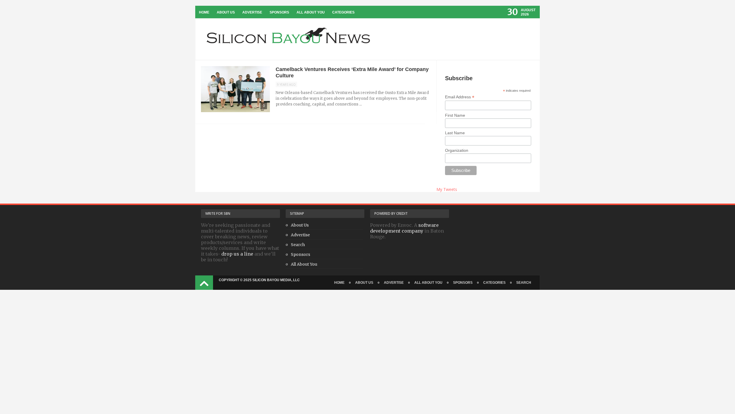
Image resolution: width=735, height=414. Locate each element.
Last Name (455, 133)
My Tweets (446, 189)
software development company (404, 228)
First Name (455, 115)
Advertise (252, 12)
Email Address (459, 97)
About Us (226, 12)
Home (204, 12)
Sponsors (279, 12)
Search (298, 244)
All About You (311, 12)
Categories (343, 12)
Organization (456, 150)
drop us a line (237, 254)
